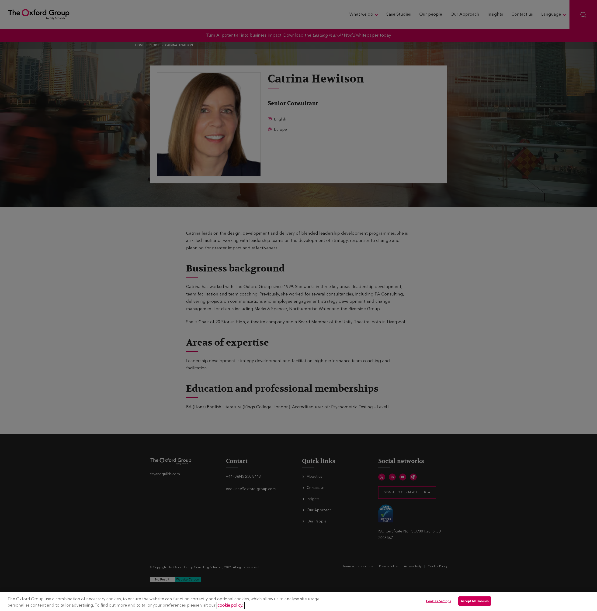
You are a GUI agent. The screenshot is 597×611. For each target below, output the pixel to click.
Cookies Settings (438, 601)
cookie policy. (230, 606)
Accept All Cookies (475, 601)
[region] (298, 601)
